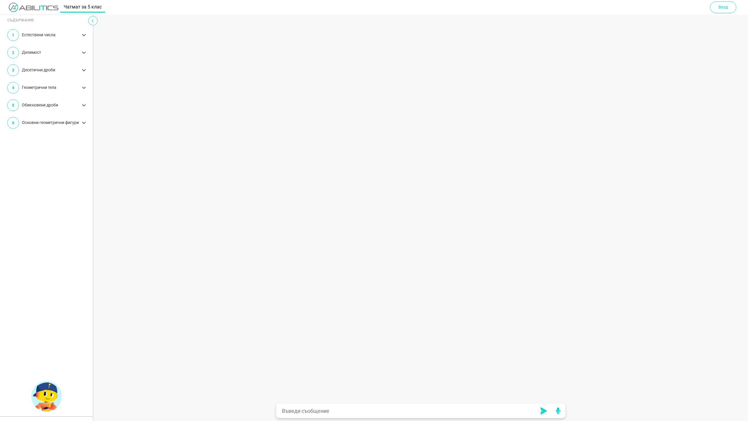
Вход (723, 7)
